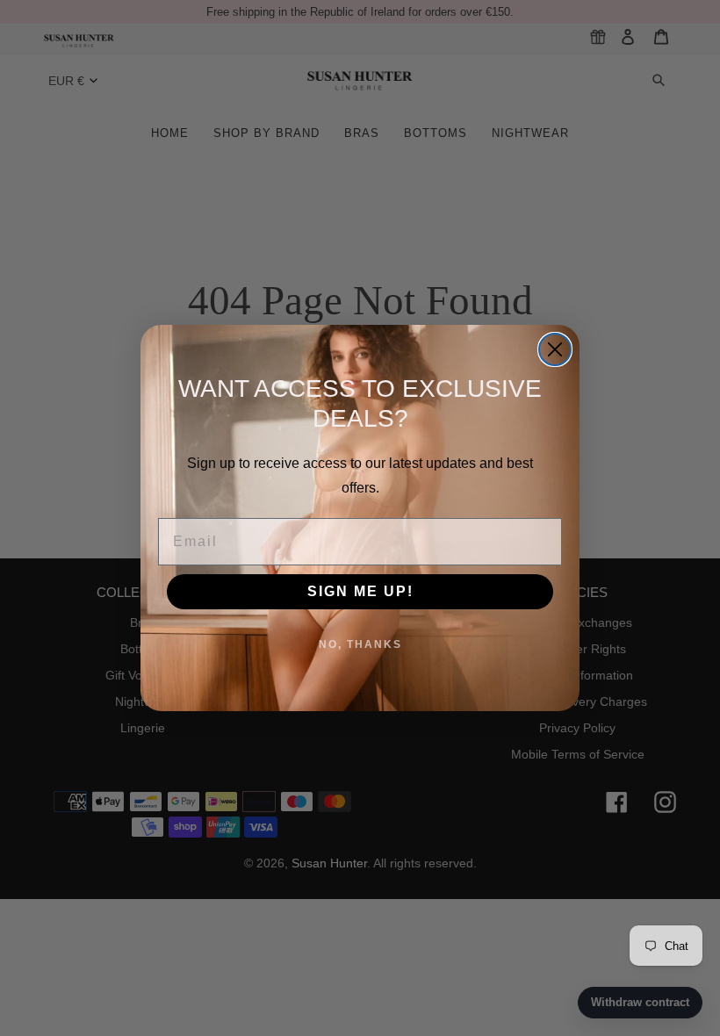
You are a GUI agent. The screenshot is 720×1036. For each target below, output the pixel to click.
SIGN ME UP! (360, 591)
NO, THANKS (360, 644)
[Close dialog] (555, 349)
